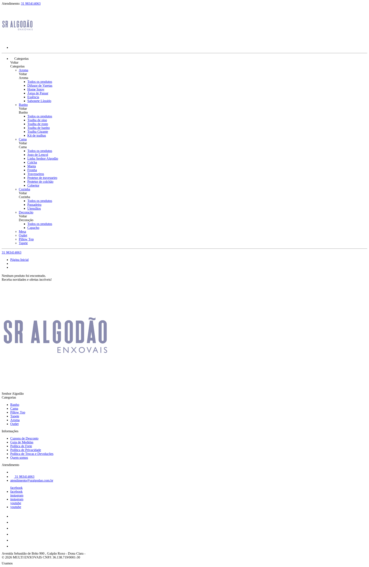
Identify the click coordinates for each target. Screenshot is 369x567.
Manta (31, 166)
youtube (15, 503)
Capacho (33, 227)
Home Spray (35, 89)
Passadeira (34, 204)
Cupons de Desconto (24, 438)
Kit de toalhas (36, 135)
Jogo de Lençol (37, 154)
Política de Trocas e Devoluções (31, 454)
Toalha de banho (38, 128)
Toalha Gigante (37, 131)
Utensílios (34, 208)
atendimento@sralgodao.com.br (31, 480)
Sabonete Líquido (39, 101)
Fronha (32, 170)
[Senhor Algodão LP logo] (18, 40)
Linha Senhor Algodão (42, 158)
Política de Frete (21, 446)
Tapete (23, 243)
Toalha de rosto (37, 124)
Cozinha (24, 189)
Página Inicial (19, 260)
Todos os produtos (39, 81)
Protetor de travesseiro (42, 178)
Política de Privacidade (25, 450)
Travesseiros (35, 174)
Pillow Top (26, 239)
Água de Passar (37, 93)
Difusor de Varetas (39, 85)
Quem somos (19, 457)
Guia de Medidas (21, 442)
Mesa (22, 231)
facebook (16, 488)
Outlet (23, 235)
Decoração (26, 212)
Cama (23, 139)
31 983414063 (31, 3)
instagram (16, 495)
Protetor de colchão (40, 181)
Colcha (32, 162)
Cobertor (33, 185)
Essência (33, 97)
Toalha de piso (37, 120)
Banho (23, 105)
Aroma (23, 70)
